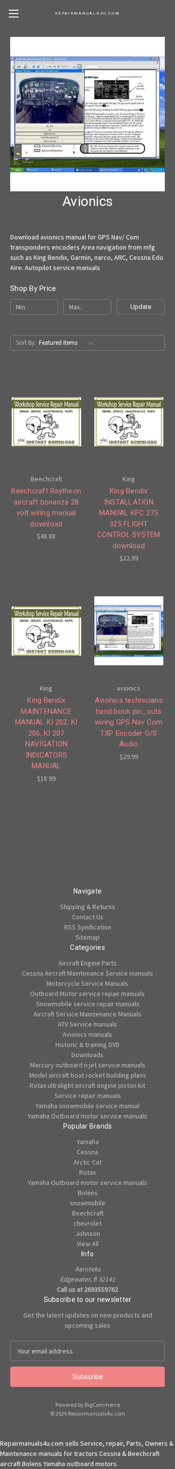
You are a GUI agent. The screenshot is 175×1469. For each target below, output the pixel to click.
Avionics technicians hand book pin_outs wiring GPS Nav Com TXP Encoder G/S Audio (129, 722)
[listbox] (68, 343)
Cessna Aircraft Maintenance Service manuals (87, 973)
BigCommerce (102, 1404)
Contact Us (88, 916)
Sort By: (26, 342)
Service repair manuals (87, 1095)
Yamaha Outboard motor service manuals (87, 1116)
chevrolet (87, 1223)
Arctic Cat (87, 1162)
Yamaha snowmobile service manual (87, 1105)
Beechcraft (88, 1213)
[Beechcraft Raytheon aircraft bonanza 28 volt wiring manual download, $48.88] (46, 421)
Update (140, 306)
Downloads (87, 1054)
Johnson (87, 1233)
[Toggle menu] (13, 13)
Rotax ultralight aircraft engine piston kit (87, 1085)
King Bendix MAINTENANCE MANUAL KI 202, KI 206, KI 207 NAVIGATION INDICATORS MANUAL (46, 733)
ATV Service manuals (87, 1024)
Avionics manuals (87, 1034)
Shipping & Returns (87, 906)
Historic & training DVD (87, 1044)
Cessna (87, 1152)
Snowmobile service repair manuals (88, 1003)
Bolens (88, 1192)
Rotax (87, 1172)
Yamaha (88, 1141)
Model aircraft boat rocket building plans (87, 1075)
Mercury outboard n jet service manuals (87, 1065)
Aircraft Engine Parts (87, 963)
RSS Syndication (87, 927)
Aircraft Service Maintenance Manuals (87, 1014)
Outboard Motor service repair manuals (87, 993)
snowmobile (87, 1203)
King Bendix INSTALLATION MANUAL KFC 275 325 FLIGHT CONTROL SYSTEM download (128, 518)
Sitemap (87, 937)
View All (88, 1243)
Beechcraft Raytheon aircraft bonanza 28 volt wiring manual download (46, 507)
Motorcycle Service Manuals (87, 983)
